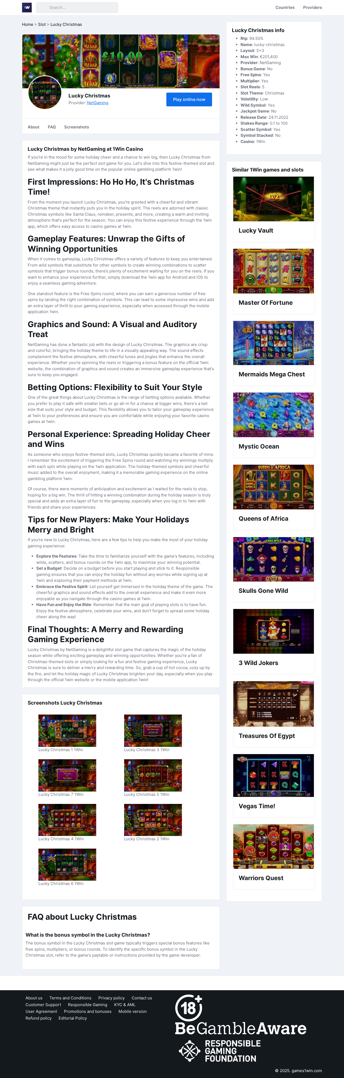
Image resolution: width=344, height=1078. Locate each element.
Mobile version (133, 1011)
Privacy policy (111, 997)
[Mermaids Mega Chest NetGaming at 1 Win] (274, 343)
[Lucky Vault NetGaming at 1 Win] (274, 199)
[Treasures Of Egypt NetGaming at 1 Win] (274, 704)
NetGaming (97, 102)
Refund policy (39, 1018)
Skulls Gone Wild (263, 590)
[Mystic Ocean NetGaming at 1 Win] (274, 415)
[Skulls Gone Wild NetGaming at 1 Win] (274, 559)
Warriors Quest (261, 877)
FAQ (52, 127)
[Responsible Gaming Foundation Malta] (221, 1051)
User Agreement (41, 1011)
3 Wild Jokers (258, 662)
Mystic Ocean (259, 446)
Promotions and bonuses (88, 1011)
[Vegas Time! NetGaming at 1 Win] (274, 775)
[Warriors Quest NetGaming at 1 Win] (274, 846)
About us (34, 997)
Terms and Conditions (70, 997)
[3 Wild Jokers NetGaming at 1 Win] (274, 631)
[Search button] (42, 7)
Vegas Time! (257, 806)
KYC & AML (124, 1004)
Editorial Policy (73, 1018)
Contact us (142, 997)
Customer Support (43, 1004)
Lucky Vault (256, 230)
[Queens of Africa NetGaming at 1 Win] (274, 487)
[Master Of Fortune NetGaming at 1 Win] (274, 271)
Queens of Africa (263, 518)
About (34, 127)
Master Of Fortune (266, 302)
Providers (312, 7)
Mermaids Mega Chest (272, 374)
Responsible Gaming (87, 1004)
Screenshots (76, 127)
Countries (285, 7)
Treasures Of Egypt (267, 735)
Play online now (189, 99)
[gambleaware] (240, 1027)
